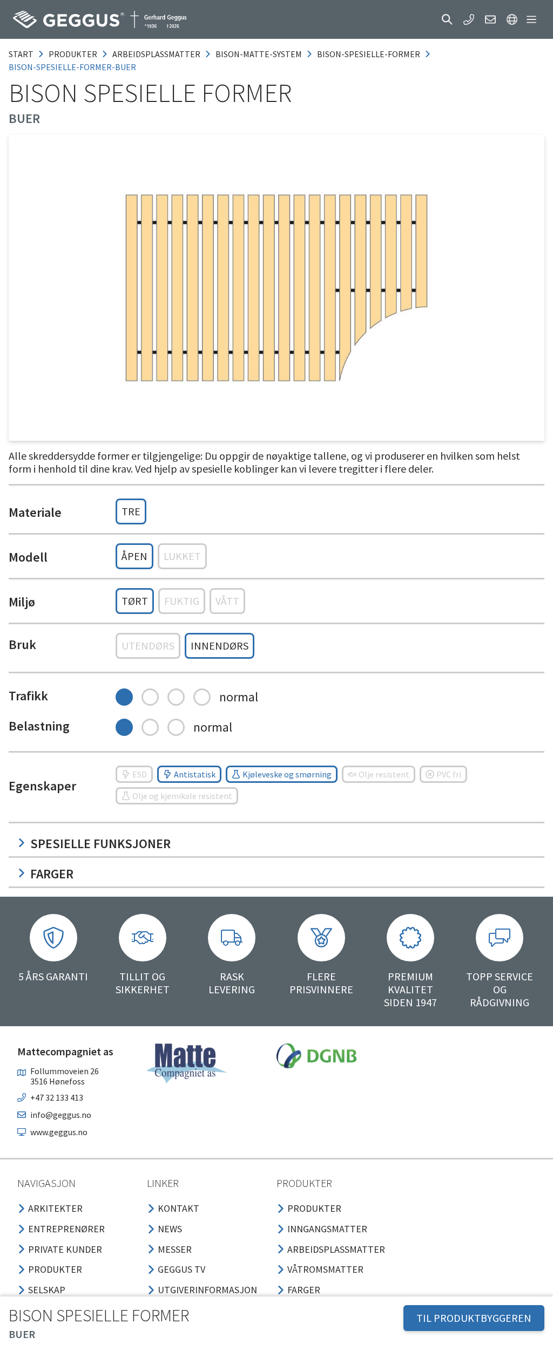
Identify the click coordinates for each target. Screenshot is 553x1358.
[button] (447, 19)
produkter (73, 54)
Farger (51, 873)
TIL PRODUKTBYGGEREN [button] (473, 1318)
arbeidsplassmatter (156, 54)
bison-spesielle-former (368, 54)
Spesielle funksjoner (100, 843)
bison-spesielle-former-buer (72, 67)
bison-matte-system (258, 54)
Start (21, 54)
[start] (100, 19)
